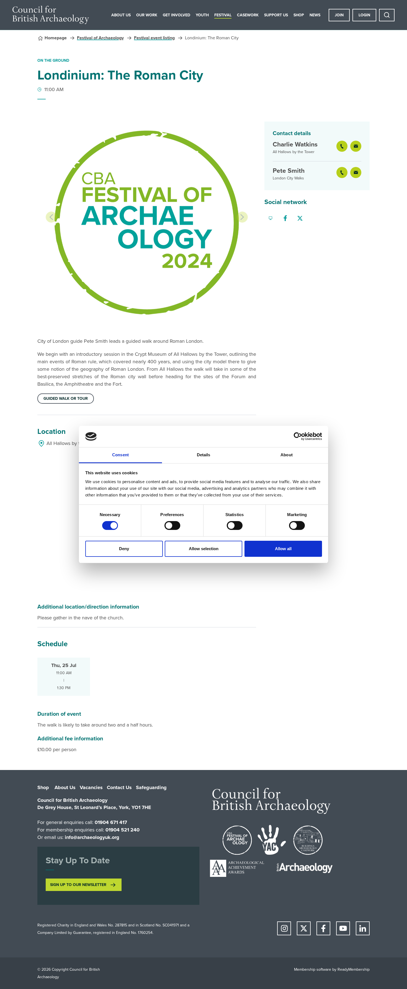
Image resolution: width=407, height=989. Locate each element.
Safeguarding (151, 787)
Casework (248, 15)
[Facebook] (285, 218)
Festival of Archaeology (100, 38)
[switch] (172, 525)
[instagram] (284, 928)
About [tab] (286, 454)
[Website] (270, 218)
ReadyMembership (354, 969)
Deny (124, 548)
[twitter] (304, 928)
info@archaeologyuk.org (92, 837)
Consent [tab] (120, 454)
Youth (202, 15)
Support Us (276, 15)
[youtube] (343, 928)
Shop (298, 15)
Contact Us (119, 787)
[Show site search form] (387, 15)
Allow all (283, 548)
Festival (222, 15)
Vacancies (91, 787)
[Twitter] (300, 218)
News (315, 15)
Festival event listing (154, 38)
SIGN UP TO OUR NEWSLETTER (78, 885)
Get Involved (176, 15)
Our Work (146, 15)
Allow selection (203, 548)
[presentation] (51, 217)
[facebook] (323, 928)
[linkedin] (363, 928)
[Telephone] (341, 148)
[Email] (355, 148)
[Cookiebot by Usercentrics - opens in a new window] (298, 436)
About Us (121, 15)
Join (339, 15)
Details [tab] (203, 454)
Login (364, 15)
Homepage (56, 38)
